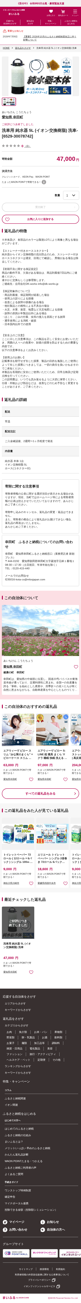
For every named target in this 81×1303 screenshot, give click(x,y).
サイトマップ (26, 1269)
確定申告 (10, 1196)
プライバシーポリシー (39, 1280)
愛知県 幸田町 (12, 117)
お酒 (44, 1037)
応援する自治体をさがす (10, 22)
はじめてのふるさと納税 (19, 1128)
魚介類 (23, 1031)
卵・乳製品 (28, 1037)
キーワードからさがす (18, 1009)
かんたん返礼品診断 (16, 1154)
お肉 (9, 1031)
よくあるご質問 (14, 1174)
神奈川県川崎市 (11, 883)
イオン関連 (11, 1104)
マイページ (16, 1221)
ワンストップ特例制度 (18, 1190)
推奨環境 (44, 1269)
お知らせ (53, 1221)
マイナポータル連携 (16, 1203)
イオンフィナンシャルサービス (39, 1286)
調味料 (56, 1043)
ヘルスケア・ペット (18, 1059)
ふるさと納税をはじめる (71, 22)
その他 (56, 1059)
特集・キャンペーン (50, 22)
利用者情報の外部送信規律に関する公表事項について (42, 1274)
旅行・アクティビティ (43, 1054)
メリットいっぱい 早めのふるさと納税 (27, 1148)
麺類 (24, 1043)
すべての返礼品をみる (40, 793)
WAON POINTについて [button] (44, 182)
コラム (8, 1090)
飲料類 (58, 1037)
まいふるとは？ (14, 1141)
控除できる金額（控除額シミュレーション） (31, 1209)
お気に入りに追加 (76, 666)
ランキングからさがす (18, 1066)
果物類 (58, 1031)
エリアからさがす (15, 1003)
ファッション (14, 1054)
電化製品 (35, 1048)
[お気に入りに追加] (76, 666)
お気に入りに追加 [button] (31, 779)
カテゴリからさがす (16, 1025)
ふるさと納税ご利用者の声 (20, 1167)
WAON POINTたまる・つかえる (24, 1161)
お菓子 (11, 1043)
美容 (50, 1048)
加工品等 (39, 1043)
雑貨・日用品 (14, 1048)
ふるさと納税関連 (15, 1098)
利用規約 (60, 1269)
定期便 (41, 1059)
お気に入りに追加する (40, 219)
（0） (27, 146)
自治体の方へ (56, 1229)
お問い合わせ (18, 1229)
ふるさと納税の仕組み (18, 1135)
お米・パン (40, 1031)
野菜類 (11, 1037)
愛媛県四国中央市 (47, 883)
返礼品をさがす (30, 22)
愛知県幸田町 (10, 779)
